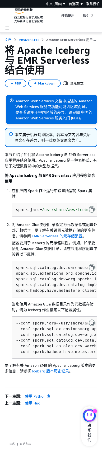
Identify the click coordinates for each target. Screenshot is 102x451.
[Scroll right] (92, 15)
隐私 (12, 444)
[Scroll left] (57, 15)
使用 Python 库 (37, 396)
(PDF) (75, 118)
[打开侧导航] (7, 28)
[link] (71, 39)
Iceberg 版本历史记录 (50, 371)
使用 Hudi (33, 403)
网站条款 (25, 444)
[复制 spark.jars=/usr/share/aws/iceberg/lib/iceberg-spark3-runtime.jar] (92, 209)
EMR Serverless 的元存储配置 (57, 236)
